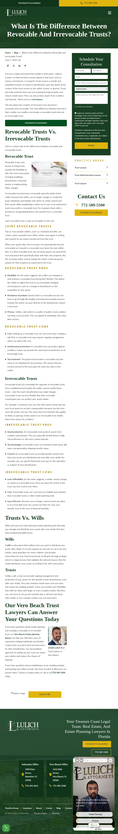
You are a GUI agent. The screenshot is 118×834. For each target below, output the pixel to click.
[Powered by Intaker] (98, 829)
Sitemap (56, 813)
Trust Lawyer (81, 168)
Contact (68, 808)
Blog (16, 53)
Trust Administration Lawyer (88, 175)
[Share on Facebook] (8, 66)
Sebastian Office (30, 764)
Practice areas (12, 808)
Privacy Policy (40, 813)
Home (8, 53)
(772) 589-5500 (58, 673)
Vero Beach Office (58, 764)
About (39, 808)
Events (49, 808)
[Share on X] (14, 66)
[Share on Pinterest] (25, 66)
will (8, 545)
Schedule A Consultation (36, 123)
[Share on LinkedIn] (19, 66)
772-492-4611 (31, 786)
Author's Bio (44, 694)
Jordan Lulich (54, 648)
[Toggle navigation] (109, 12)
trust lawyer (37, 100)
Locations (27, 808)
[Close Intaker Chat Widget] (110, 760)
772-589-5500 (93, 205)
